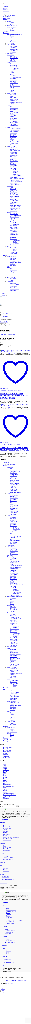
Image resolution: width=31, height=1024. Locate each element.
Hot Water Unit (11, 15)
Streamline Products (8, 793)
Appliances (6, 13)
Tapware (12, 30)
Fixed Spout (13, 78)
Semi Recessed (14, 109)
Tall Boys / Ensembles (16, 102)
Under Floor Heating (15, 205)
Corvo (5, 777)
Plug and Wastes (14, 247)
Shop (5, 334)
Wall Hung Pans (14, 131)
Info (1, 865)
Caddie (12, 72)
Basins (8, 105)
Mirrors (12, 103)
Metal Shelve (13, 193)
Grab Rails (13, 47)
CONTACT (2, 874)
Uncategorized (7, 741)
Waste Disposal (11, 277)
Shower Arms (13, 239)
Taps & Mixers (14, 50)
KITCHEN (2, 843)
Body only (12, 162)
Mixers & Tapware (11, 27)
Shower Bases (10, 55)
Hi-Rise (15, 242)
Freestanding (13, 66)
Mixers (12, 28)
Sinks (8, 267)
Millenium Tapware (8, 786)
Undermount (13, 270)
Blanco (5, 771)
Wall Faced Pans (14, 130)
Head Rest (12, 71)
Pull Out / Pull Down (15, 262)
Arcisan (5, 767)
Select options (11, 353)
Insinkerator (13, 278)
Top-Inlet (12, 218)
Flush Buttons (13, 136)
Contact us (6, 11)
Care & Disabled (11, 44)
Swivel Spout (13, 65)
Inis (4, 783)
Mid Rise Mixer (14, 149)
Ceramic (12, 22)
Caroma (5, 774)
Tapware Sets (13, 147)
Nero (4, 787)
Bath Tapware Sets (15, 150)
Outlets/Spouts (14, 155)
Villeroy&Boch (7, 796)
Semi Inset (12, 114)
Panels (11, 37)
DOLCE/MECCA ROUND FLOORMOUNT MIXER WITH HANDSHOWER (14, 395)
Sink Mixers (13, 258)
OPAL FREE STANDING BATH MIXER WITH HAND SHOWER (14, 449)
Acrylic (15, 69)
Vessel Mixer (13, 118)
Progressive (16, 174)
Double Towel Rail (15, 206)
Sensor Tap (13, 159)
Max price (8, 804)
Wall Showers (13, 225)
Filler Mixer (13, 90)
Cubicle (12, 38)
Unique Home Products (9, 795)
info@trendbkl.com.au (8, 879)
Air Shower (13, 237)
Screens (12, 36)
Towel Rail (13, 209)
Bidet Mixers (13, 183)
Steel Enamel (13, 56)
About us (5, 6)
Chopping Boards (14, 284)
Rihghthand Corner (15, 86)
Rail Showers (13, 233)
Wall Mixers (13, 168)
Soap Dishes (13, 199)
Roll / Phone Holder (15, 142)
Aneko (5, 765)
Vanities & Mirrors (11, 93)
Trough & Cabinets (12, 25)
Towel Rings (13, 211)
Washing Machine (14, 180)
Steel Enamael (17, 77)
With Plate (16, 171)
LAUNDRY (2, 853)
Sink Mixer (13, 158)
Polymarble (13, 61)
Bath (11, 40)
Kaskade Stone (7, 784)
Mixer (11, 84)
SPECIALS (2, 862)
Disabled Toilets (14, 49)
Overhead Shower (14, 217)
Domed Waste (13, 80)
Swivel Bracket (7, 16)
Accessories (13, 41)
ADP (4, 764)
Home (1, 334)
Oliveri (5, 789)
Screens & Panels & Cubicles (14, 34)
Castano (5, 776)
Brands (5, 8)
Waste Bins (13, 290)
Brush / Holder (14, 143)
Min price (2, 804)
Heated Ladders (14, 200)
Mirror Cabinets (14, 99)
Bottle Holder (10, 43)
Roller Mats (13, 287)
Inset (11, 24)
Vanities (12, 96)
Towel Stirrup (13, 202)
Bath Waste (13, 81)
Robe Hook (13, 189)
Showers (9, 212)
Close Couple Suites (15, 128)
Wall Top (12, 259)
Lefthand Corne (14, 83)
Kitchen (5, 255)
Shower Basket (14, 234)
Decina (5, 778)
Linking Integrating (11, 983)
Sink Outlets (13, 265)
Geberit (5, 781)
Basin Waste (13, 119)
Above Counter (14, 122)
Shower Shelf (13, 227)
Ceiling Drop (16, 240)
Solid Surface (16, 68)
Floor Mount (6, 18)
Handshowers (13, 231)
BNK (4, 773)
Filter (17, 806)
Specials (5, 9)
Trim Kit (15, 112)
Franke (12, 280)
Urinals (12, 139)
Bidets (11, 140)
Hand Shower (13, 89)
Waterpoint (6, 798)
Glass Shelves (13, 190)
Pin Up (15, 172)
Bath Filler (12, 156)
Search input (3, 323)
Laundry (5, 19)
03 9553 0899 (5, 877)
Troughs (9, 21)
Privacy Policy (22, 980)
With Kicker (13, 97)
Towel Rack (13, 187)
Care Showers (13, 46)
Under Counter (14, 108)
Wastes (8, 246)
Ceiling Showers (14, 220)
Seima (5, 792)
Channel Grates (14, 252)
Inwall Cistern (13, 133)
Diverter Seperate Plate (16, 181)
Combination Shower (15, 215)
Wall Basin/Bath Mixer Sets (17, 178)
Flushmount (13, 271)
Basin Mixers (13, 165)
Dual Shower (13, 245)
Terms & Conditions (10, 980)
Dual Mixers (13, 230)
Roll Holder (13, 134)
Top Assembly (17, 175)
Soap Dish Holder (11, 91)
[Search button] (0, 326)
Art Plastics (6, 770)
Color (11, 275)
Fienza (5, 780)
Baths (8, 62)
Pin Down (16, 169)
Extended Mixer (14, 125)
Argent (5, 768)
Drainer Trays (13, 283)
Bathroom (6, 33)
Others (11, 197)
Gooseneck (16, 243)
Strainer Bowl (13, 286)
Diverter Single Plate (15, 184)
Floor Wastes (13, 253)
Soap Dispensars (14, 196)
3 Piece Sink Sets (14, 261)
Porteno (5, 790)
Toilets (8, 127)
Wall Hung (13, 94)
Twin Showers (14, 228)
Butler (11, 274)
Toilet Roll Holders (15, 208)
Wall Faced (13, 87)
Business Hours (3, 883)
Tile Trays (12, 59)
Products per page (4, 346)
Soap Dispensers (14, 289)
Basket (11, 203)
